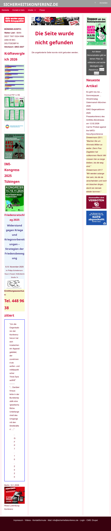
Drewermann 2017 (94, 169)
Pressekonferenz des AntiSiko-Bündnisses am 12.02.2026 (95, 120)
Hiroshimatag (92, 98)
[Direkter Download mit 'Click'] (14, 108)
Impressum (18, 520)
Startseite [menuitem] (5, 10)
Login (82, 520)
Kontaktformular (39, 520)
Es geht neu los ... (94, 91)
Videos (28, 520)
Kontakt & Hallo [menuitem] (18, 10)
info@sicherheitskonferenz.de (65, 520)
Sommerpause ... (93, 95)
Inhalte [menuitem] (30, 10)
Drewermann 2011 (94, 137)
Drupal (95, 520)
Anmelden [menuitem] (104, 3)
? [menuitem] (95, 3)
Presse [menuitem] (42, 10)
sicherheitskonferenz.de (30, 4)
